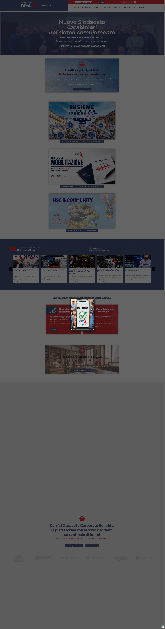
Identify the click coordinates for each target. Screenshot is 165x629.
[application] (82, 314)
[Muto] (93, 329)
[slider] (82, 329)
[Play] (71, 329)
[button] (82, 314)
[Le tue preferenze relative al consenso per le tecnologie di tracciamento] (163, 627)
